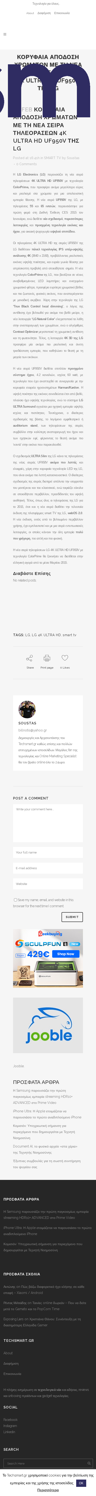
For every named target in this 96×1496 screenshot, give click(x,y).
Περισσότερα (48, 1490)
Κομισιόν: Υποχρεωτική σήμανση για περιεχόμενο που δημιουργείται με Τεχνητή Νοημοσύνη (44, 1132)
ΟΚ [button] (81, 1483)
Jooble (18, 1066)
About (30, 13)
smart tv (69, 635)
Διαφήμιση (44, 13)
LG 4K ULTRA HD (46, 635)
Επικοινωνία (62, 13)
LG (27, 635)
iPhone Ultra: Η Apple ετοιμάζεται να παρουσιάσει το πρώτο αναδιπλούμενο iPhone (47, 1231)
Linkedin (9, 1432)
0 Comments (26, 164)
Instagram (10, 1426)
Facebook (10, 1420)
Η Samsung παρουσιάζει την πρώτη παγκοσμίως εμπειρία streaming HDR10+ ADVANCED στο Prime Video (42, 1097)
